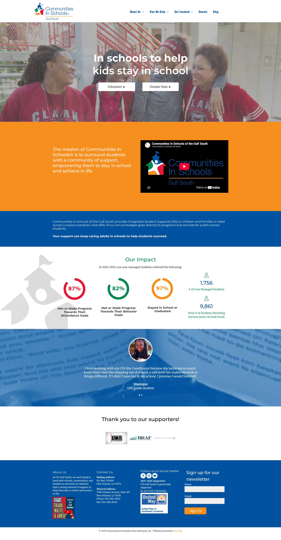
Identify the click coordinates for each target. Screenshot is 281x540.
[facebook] (143, 476)
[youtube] (154, 476)
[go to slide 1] (139, 395)
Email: (188, 496)
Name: (188, 484)
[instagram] (149, 476)
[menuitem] (137, 11)
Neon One (177, 531)
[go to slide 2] (141, 395)
